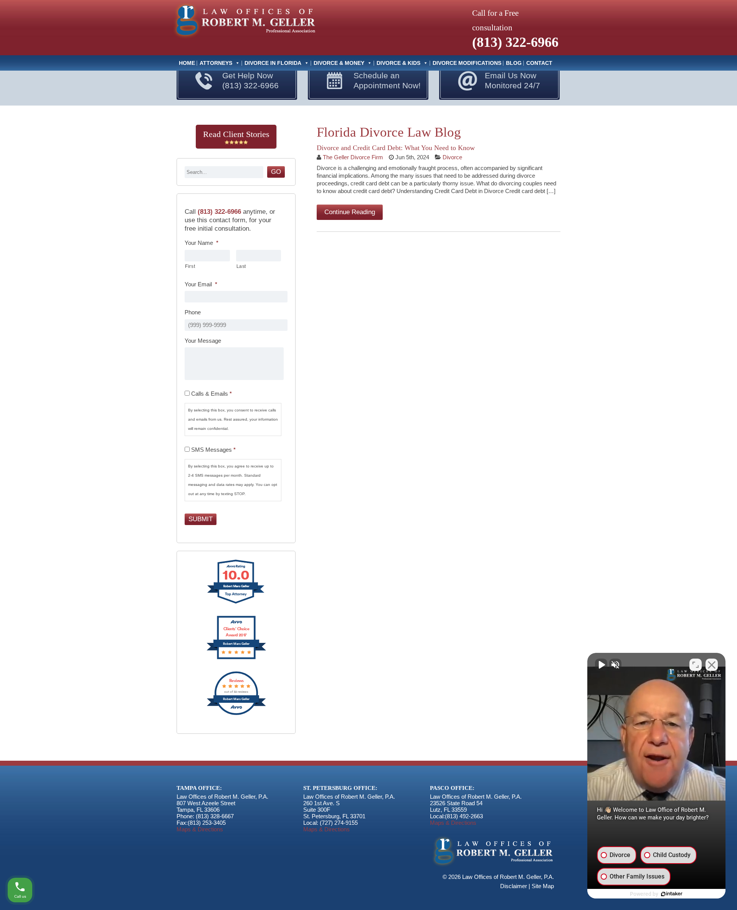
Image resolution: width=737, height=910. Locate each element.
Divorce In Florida (273, 63)
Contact (539, 63)
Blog (514, 63)
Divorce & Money (339, 63)
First (190, 266)
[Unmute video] (601, 665)
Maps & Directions (200, 829)
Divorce (452, 157)
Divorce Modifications (467, 63)
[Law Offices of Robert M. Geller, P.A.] (243, 39)
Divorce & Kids (398, 63)
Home (187, 63)
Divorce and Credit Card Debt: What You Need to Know (396, 148)
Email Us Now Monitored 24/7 (512, 80)
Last (241, 266)
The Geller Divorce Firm (353, 157)
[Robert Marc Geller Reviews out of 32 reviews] (236, 714)
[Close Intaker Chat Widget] (712, 665)
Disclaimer (513, 886)
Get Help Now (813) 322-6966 (250, 80)
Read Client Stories (236, 134)
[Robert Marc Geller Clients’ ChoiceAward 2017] (236, 658)
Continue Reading (349, 212)
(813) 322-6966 (515, 42)
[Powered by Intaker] (671, 894)
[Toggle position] (695, 665)
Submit (200, 519)
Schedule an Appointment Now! (387, 80)
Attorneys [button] (216, 63)
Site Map (543, 886)
